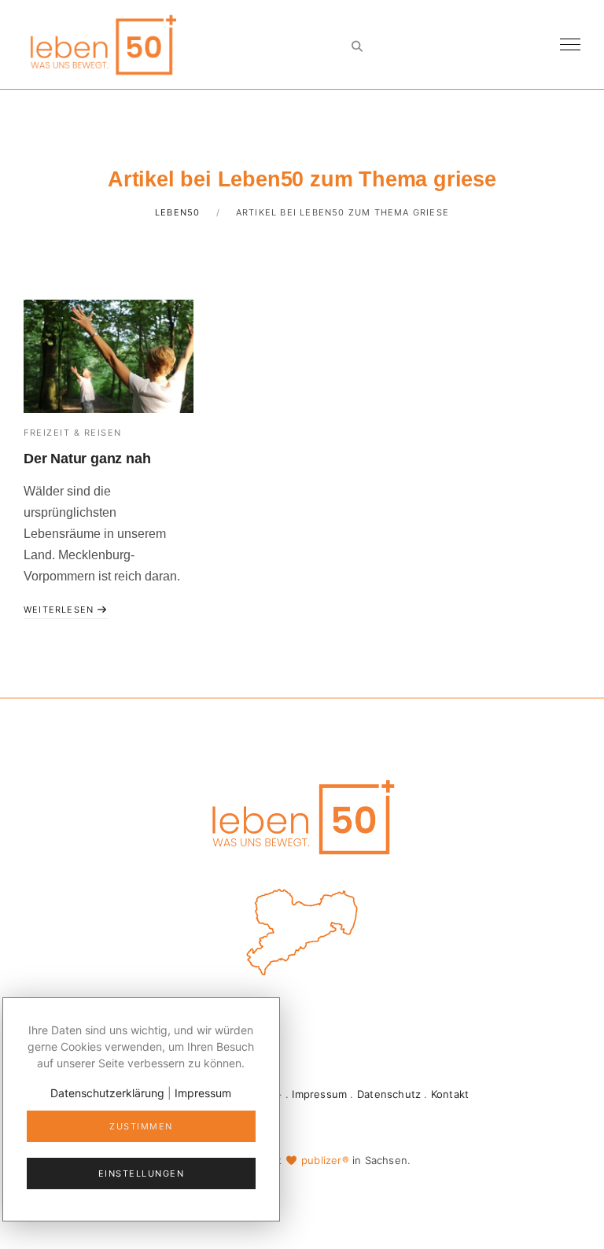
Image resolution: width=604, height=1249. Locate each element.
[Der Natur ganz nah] (108, 356)
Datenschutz (389, 1094)
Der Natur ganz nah (87, 458)
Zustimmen (141, 1126)
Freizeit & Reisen (73, 432)
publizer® (325, 1160)
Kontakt (450, 1094)
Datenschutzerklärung (107, 1093)
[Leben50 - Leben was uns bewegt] (102, 43)
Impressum (319, 1094)
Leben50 (177, 212)
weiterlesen (60, 609)
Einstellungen (141, 1173)
